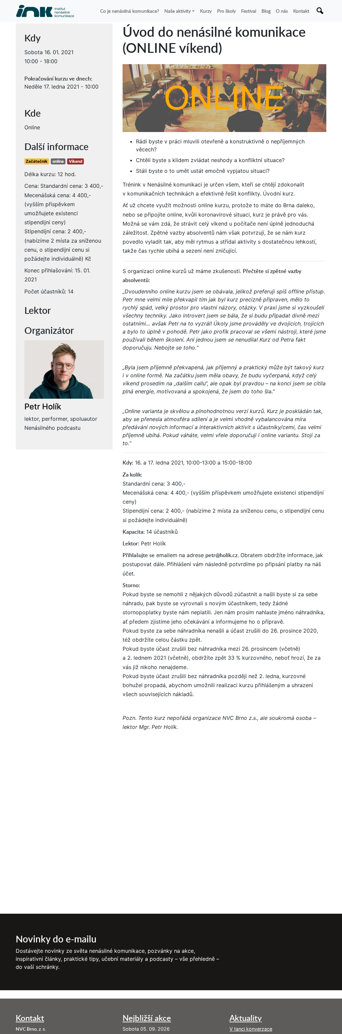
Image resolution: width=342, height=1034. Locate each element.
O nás (282, 10)
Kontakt (301, 10)
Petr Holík (42, 406)
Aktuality (245, 1017)
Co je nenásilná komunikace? (129, 10)
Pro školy (226, 10)
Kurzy (206, 10)
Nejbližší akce (147, 1017)
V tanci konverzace (250, 1029)
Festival (248, 10)
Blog (266, 10)
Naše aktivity (177, 10)
